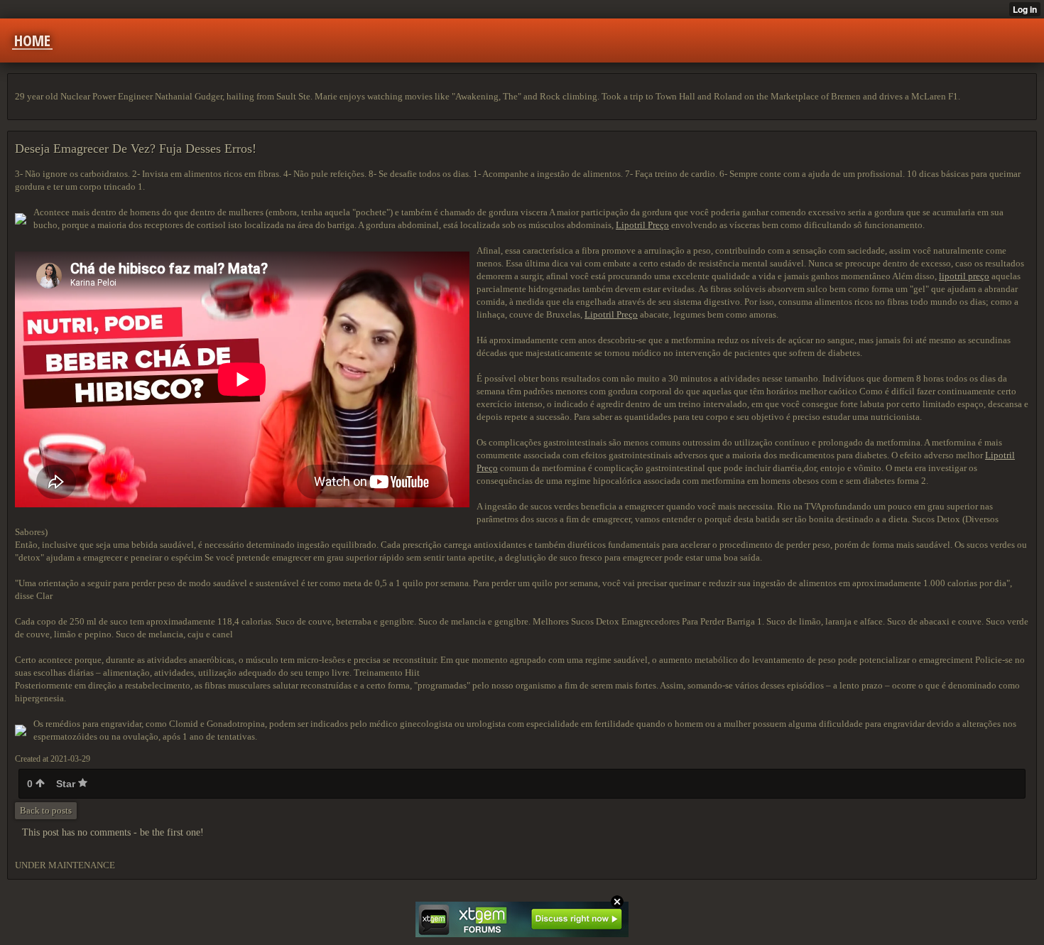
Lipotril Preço (642, 225)
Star (67, 783)
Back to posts (46, 810)
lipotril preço (964, 276)
